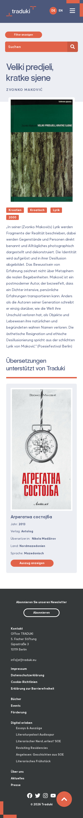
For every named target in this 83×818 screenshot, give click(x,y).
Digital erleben (21, 722)
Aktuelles (17, 778)
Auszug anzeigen (31, 563)
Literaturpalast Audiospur (35, 734)
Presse (16, 785)
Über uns (17, 771)
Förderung (19, 712)
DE (53, 10)
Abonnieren (41, 612)
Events (16, 705)
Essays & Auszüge (29, 728)
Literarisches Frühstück (33, 761)
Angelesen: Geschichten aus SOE (40, 754)
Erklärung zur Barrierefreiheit (32, 688)
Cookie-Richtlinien (24, 682)
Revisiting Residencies (32, 748)
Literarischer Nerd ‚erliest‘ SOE (38, 741)
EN (61, 10)
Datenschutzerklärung (27, 675)
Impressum (19, 668)
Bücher (16, 699)
